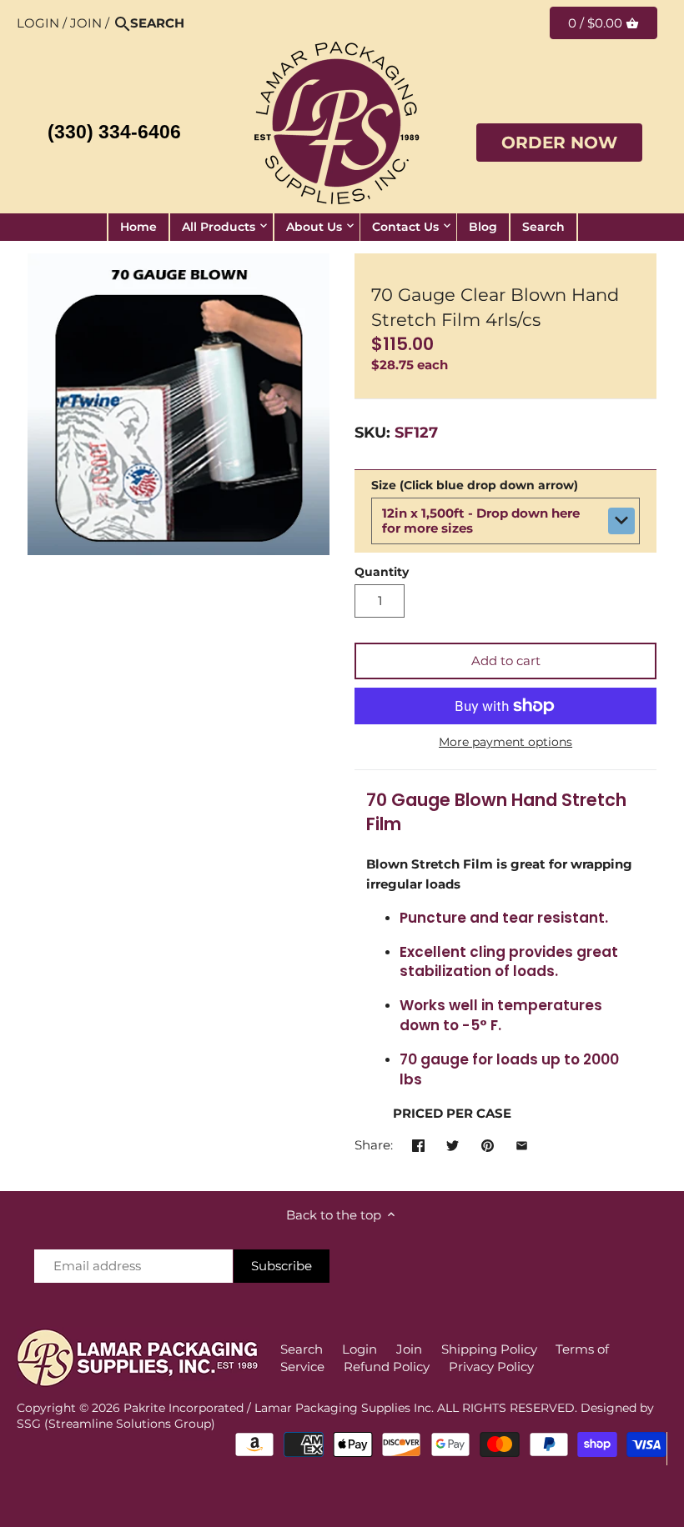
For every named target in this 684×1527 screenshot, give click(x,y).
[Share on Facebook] (418, 1143)
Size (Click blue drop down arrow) (474, 485)
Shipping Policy (489, 1349)
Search (301, 1349)
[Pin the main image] (487, 1143)
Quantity (382, 571)
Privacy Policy (491, 1366)
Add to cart (506, 660)
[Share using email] (522, 1143)
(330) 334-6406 (114, 132)
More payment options (505, 742)
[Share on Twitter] (452, 1143)
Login (38, 23)
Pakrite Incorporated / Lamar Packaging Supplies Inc (277, 1407)
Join (86, 23)
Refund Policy (387, 1366)
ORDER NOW (559, 143)
